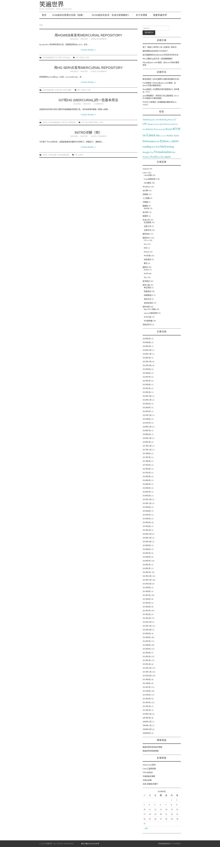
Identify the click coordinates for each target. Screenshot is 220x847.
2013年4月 (147, 606)
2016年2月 (147, 495)
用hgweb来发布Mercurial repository (88, 35)
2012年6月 (147, 645)
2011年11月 (147, 672)
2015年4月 (147, 526)
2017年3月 (147, 472)
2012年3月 (147, 656)
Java (156, 129)
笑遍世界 (51, 4)
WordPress (155, 156)
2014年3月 (147, 564)
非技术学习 (147, 324)
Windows (146, 157)
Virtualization (162, 152)
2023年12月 (147, 361)
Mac (158, 135)
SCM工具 (66, 57)
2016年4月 (147, 488)
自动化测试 (148, 303)
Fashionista (163, 844)
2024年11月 (147, 354)
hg (77, 57)
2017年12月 (147, 446)
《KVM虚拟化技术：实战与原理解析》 (110, 15)
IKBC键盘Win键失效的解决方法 (165, 79)
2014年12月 (147, 534)
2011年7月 (147, 687)
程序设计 (146, 237)
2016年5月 (147, 484)
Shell (163, 146)
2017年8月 (147, 453)
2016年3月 (147, 492)
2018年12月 (147, 438)
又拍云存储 (147, 780)
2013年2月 (147, 614)
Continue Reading (88, 49)
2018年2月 (147, 442)
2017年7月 (147, 457)
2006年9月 (147, 733)
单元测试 (147, 287)
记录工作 (147, 226)
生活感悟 (147, 222)
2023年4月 (147, 384)
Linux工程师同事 (149, 768)
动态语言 (147, 259)
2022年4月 (147, 407)
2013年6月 (147, 599)
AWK (157, 120)
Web (173, 152)
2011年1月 (147, 710)
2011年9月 (147, 679)
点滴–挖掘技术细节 (150, 784)
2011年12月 (147, 668)
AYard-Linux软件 (149, 765)
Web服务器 (148, 320)
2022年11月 (147, 400)
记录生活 (147, 230)
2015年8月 (147, 511)
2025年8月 (147, 342)
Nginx (176, 135)
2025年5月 (147, 346)
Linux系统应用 (48, 57)
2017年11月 (147, 449)
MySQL (170, 135)
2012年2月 (147, 660)
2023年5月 (147, 380)
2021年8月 (147, 419)
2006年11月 (147, 725)
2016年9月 (147, 476)
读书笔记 (146, 281)
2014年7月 (147, 553)
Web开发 (147, 255)
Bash (161, 119)
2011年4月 (147, 698)
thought (146, 152)
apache (152, 119)
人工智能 (146, 198)
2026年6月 (147, 338)
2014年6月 (147, 557)
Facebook (156, 124)
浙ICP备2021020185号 (90, 844)
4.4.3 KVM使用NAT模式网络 (161, 96)
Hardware (166, 124)
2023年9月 (147, 369)
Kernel (169, 128)
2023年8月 (147, 373)
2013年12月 (147, 576)
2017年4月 (147, 469)
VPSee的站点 (148, 772)
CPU (145, 123)
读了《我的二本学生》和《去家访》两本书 (159, 47)
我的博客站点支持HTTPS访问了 (155, 51)
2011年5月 (147, 695)
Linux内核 (52, 155)
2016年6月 (147, 480)
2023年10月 (147, 365)
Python (58, 57)
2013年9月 (147, 587)
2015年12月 (147, 499)
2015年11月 (147, 503)
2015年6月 (147, 518)
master (84, 39)
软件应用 (72, 122)
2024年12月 (147, 350)
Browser (171, 119)
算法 (145, 263)
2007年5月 (147, 718)
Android (146, 119)
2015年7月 (147, 515)
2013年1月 (147, 618)
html (174, 124)
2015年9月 (147, 507)
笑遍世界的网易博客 (151, 751)
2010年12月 (147, 714)
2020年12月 (147, 426)
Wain (144, 89)
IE (176, 124)
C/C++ (146, 240)
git (82, 122)
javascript (161, 129)
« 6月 (146, 828)
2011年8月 (147, 683)
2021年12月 (147, 415)
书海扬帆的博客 (149, 776)
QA (170, 141)
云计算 (145, 190)
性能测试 (147, 291)
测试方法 (147, 299)
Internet (149, 128)
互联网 (145, 194)
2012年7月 (147, 641)
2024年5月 (147, 357)
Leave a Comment (99, 39)
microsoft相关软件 (151, 313)
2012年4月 (147, 652)
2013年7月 (147, 595)
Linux (81, 57)
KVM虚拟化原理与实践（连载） (68, 15)
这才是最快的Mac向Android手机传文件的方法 (160, 54)
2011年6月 (147, 691)
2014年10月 (147, 541)
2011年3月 (147, 702)
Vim (151, 152)
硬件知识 (146, 234)
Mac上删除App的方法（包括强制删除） (158, 58)
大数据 (145, 202)
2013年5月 (147, 603)
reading (147, 146)
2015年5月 (147, 522)
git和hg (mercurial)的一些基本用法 (88, 100)
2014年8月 (147, 549)
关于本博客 (141, 15)
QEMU (175, 141)
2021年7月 (147, 423)
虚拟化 (145, 267)
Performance (149, 141)
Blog (166, 119)
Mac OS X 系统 (150, 309)
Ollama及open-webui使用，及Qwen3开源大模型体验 (159, 84)
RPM (153, 147)
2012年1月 (147, 664)
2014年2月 (147, 568)
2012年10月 (147, 629)
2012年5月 (147, 649)
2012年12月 (147, 622)
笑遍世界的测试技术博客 (152, 747)
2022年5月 (147, 403)
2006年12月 (147, 721)
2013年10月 (147, 583)
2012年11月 (147, 626)
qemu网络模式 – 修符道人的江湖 (155, 95)
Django (150, 124)
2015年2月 (147, 530)
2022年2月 (147, 411)
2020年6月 (147, 434)
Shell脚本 (67, 90)
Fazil (144, 83)
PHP (157, 141)
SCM (87, 57)
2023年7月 (147, 377)
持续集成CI (148, 295)
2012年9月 (147, 633)
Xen (162, 156)
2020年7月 (147, 430)
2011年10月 (147, 675)
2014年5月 (147, 560)
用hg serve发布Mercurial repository (88, 67)
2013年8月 (147, 591)
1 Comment (99, 104)
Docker (146, 269)
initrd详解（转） (88, 132)
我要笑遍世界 (160, 15)
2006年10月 (147, 729)
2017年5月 (147, 465)
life (144, 135)
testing (170, 146)
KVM (176, 129)
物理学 (145, 216)
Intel (144, 129)
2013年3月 (147, 610)
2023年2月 (147, 392)
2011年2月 (147, 706)
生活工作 (146, 220)
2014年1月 (147, 572)
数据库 (145, 206)
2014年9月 (147, 545)
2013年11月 (147, 580)
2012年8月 (147, 637)
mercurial (93, 122)
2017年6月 (147, 461)
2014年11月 (147, 537)
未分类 (145, 212)
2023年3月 (147, 388)
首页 (44, 15)
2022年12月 (147, 396)
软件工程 (146, 285)
